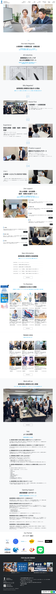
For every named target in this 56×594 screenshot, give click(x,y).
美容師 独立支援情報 (12, 308)
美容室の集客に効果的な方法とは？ (27, 302)
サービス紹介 (34, 579)
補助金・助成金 (6, 234)
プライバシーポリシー (12, 588)
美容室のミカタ (22, 585)
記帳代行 (5, 240)
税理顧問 (30, 213)
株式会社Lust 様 (24, 366)
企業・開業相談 (49, 204)
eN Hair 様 (11, 366)
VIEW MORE (27, 277)
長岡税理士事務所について (29, 579)
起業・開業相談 (31, 200)
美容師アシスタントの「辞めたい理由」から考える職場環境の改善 (15, 320)
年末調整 (5, 227)
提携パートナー (42, 579)
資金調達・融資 (31, 206)
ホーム (4, 588)
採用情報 (49, 579)
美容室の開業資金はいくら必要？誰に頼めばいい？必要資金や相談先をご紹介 (40, 320)
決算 (30, 219)
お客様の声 (11, 355)
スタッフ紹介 (38, 579)
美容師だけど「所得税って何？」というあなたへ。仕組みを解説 (15, 303)
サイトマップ (7, 588)
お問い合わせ (17, 588)
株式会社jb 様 (37, 366)
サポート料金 (45, 579)
